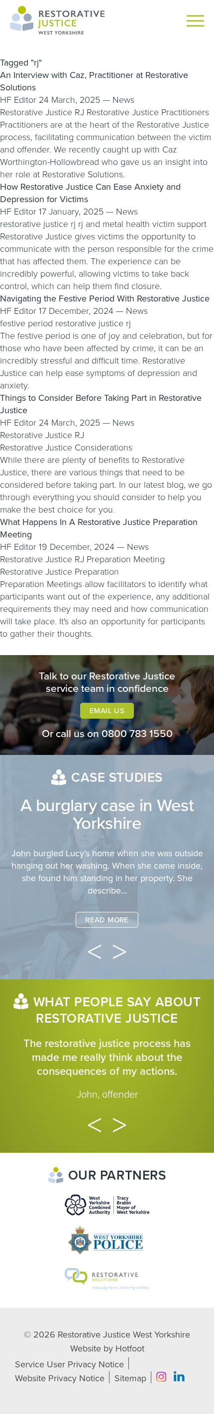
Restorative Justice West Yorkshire (124, 1334)
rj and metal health (114, 224)
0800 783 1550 (137, 734)
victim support (179, 224)
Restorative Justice (36, 112)
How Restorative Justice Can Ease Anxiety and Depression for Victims (90, 193)
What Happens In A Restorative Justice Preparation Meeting (99, 528)
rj (73, 224)
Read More (106, 919)
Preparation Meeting (126, 559)
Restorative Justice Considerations (66, 447)
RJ (79, 112)
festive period (26, 323)
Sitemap (130, 1378)
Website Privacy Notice (60, 1378)
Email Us (107, 710)
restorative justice (34, 224)
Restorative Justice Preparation (59, 571)
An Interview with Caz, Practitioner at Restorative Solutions (94, 81)
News (123, 99)
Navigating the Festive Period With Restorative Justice (105, 298)
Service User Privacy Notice (69, 1364)
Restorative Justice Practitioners (148, 112)
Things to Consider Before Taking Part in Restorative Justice (101, 404)
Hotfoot (129, 1348)
